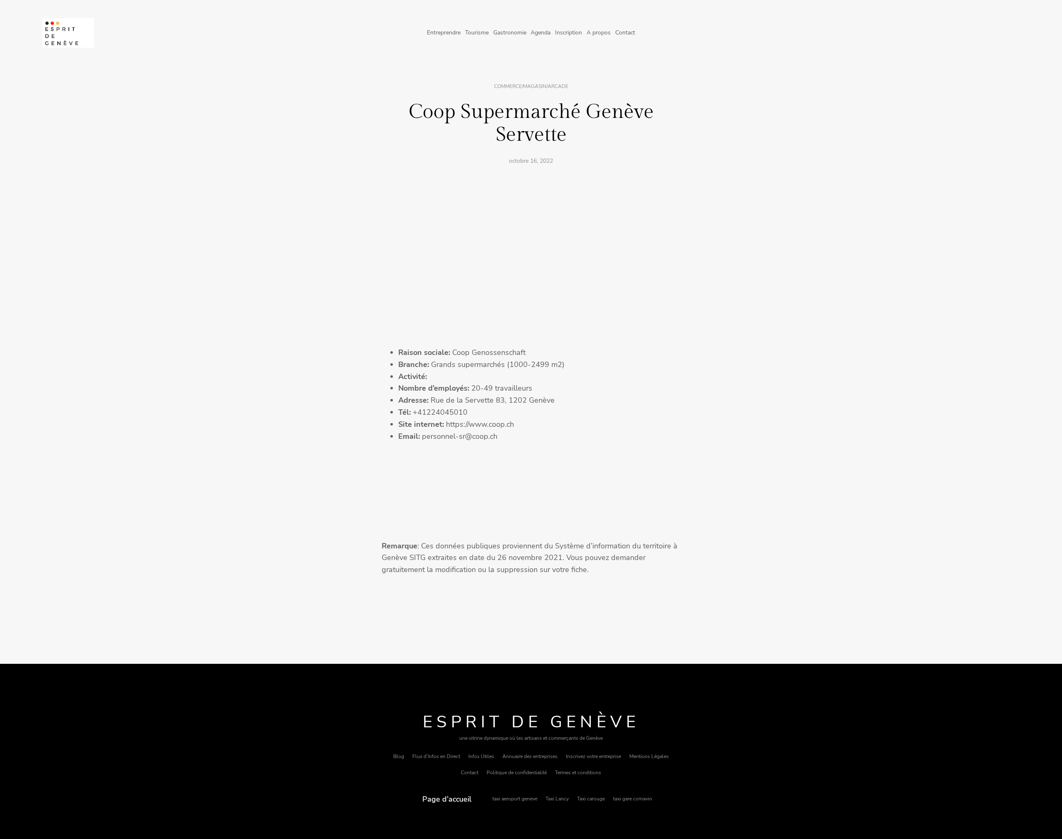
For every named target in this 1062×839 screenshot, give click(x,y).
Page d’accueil (447, 799)
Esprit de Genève (531, 722)
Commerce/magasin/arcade (531, 86)
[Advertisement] (531, 234)
